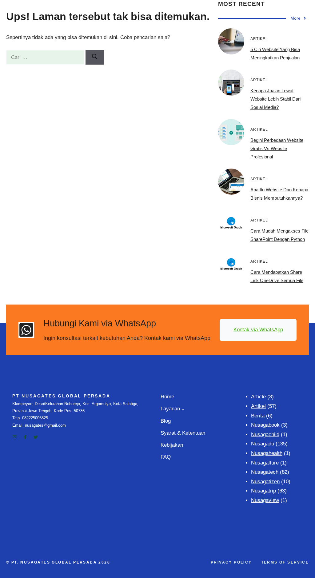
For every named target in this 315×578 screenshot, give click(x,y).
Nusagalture (265, 463)
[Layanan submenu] (182, 409)
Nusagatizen (265, 481)
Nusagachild (265, 434)
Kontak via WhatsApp (258, 330)
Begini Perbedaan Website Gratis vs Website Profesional (276, 148)
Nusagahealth (266, 453)
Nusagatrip (263, 491)
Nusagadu (262, 444)
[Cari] (95, 57)
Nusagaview (265, 500)
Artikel (258, 406)
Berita (258, 416)
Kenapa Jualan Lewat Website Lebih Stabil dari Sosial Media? (275, 99)
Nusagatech (264, 472)
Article (258, 397)
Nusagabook (265, 425)
